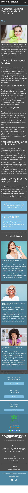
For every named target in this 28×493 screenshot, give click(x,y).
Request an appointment (10, 221)
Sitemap (17, 476)
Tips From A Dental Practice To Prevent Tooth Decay (13, 303)
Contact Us (14, 410)
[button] (25, 2)
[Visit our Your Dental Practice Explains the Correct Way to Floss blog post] (14, 250)
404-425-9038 (7, 224)
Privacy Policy (12, 476)
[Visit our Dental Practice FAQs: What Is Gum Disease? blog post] (14, 337)
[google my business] (16, 480)
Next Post (23, 373)
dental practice (6, 44)
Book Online (14, 396)
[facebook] (12, 480)
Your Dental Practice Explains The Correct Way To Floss (12, 261)
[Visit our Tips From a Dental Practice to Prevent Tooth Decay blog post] (14, 292)
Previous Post (5, 373)
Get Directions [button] (14, 383)
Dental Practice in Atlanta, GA (14, 207)
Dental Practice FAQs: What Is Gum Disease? (12, 348)
